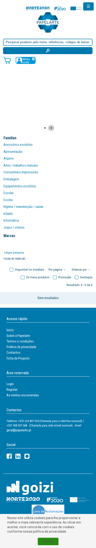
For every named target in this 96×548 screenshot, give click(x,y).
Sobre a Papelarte (18, 336)
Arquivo (8, 158)
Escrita (8, 200)
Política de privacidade (21, 347)
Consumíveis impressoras (20, 172)
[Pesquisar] (48, 50)
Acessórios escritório (18, 145)
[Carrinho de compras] (7, 60)
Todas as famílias (14, 258)
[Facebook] (9, 456)
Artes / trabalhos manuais (20, 165)
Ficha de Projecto (18, 358)
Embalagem (11, 179)
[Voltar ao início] (48, 22)
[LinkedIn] (18, 456)
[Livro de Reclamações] (48, 511)
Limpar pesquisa (14, 252)
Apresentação (12, 152)
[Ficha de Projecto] (55, 8)
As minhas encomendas (23, 395)
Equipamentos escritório (19, 186)
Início (10, 330)
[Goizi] (30, 487)
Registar (12, 389)
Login (10, 384)
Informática (11, 220)
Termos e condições (20, 341)
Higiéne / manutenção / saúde (23, 207)
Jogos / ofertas (13, 227)
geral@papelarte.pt (19, 430)
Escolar (8, 193)
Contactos (14, 352)
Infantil (8, 214)
